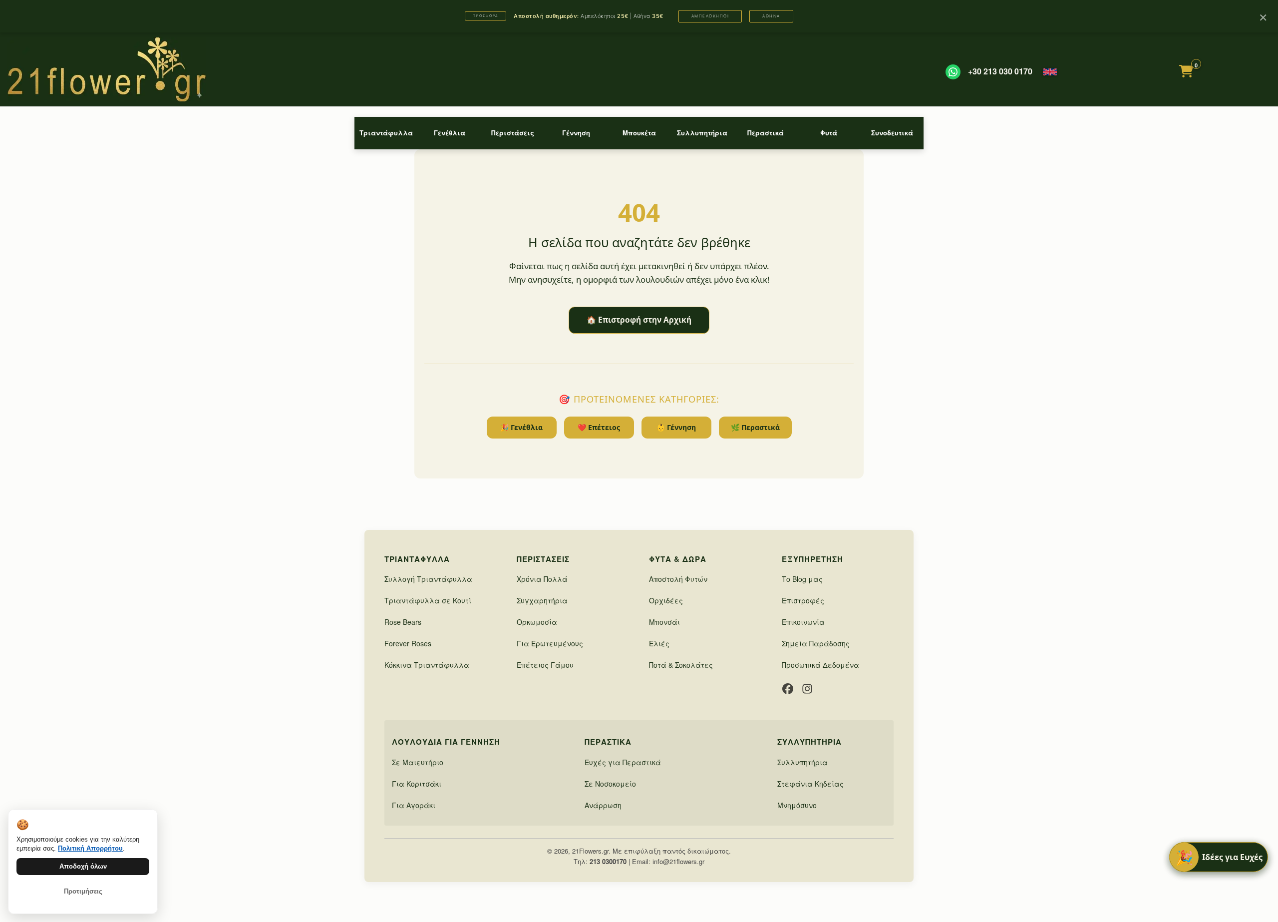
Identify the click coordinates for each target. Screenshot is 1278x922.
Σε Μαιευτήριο (417, 762)
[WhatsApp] (953, 71)
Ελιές (659, 643)
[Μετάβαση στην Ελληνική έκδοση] (1049, 72)
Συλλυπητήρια (702, 132)
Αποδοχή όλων (83, 866)
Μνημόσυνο (797, 805)
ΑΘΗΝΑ (771, 15)
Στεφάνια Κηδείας (810, 784)
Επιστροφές (803, 600)
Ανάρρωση (603, 805)
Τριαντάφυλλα (386, 132)
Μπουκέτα (639, 132)
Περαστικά (765, 132)
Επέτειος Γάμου (545, 665)
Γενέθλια (449, 132)
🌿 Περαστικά (755, 427)
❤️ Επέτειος (599, 427)
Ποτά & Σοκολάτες (681, 665)
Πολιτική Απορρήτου (90, 848)
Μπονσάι (664, 622)
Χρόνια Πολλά (542, 579)
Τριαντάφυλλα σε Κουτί (427, 600)
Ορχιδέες (666, 600)
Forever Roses (407, 643)
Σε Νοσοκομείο (610, 784)
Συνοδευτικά (892, 132)
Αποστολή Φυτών (678, 579)
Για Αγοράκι (413, 805)
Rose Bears (402, 622)
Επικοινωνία (803, 622)
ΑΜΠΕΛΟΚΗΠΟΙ (710, 15)
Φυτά (828, 132)
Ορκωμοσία (537, 622)
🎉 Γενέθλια (521, 427)
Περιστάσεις (512, 132)
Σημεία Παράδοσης (816, 643)
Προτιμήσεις (83, 891)
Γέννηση (576, 132)
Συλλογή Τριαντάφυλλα (428, 579)
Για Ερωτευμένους (550, 643)
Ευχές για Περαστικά (623, 762)
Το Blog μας (802, 579)
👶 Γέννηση (676, 427)
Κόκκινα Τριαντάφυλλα (426, 665)
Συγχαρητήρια (542, 600)
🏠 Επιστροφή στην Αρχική (639, 320)
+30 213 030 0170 (1000, 71)
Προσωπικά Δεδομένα (820, 665)
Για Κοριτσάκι (416, 784)
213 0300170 (608, 861)
